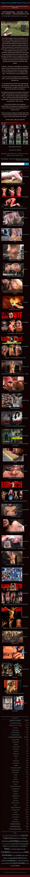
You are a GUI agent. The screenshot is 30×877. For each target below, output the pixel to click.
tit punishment (7, 863)
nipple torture (16, 753)
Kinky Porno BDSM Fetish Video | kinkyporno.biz (16, 872)
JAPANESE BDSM (15, 826)
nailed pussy (16, 749)
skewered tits (16, 763)
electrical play (14, 846)
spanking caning (15, 809)
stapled (16, 765)
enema (15, 784)
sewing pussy (16, 760)
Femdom (16, 727)
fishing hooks (16, 742)
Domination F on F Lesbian (16, 725)
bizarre (20, 838)
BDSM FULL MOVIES (15, 720)
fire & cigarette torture (16, 786)
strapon (16, 860)
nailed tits (16, 751)
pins (16, 758)
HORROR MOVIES (15, 824)
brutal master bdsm (16, 843)
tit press (15, 812)
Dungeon (9, 846)
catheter (16, 774)
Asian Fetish (14, 835)
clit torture (16, 779)
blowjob (8, 841)
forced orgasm (16, 849)
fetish (16, 153)
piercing (16, 756)
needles (18, 855)
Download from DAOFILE (15, 146)
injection (16, 744)
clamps (15, 777)
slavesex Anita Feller (15, 807)
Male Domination (15, 732)
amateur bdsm (8, 835)
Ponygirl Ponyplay (16, 734)
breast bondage (24, 16)
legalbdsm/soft (15, 795)
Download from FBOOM (15, 150)
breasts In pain (8, 843)
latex (23, 852)
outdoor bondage (15, 155)
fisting (11, 849)
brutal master (16, 772)
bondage (4, 153)
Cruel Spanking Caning (16, 723)
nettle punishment (16, 802)
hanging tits (15, 791)
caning (23, 843)
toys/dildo (21, 863)
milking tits (15, 798)
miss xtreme (15, 800)
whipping (17, 865)
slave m (15, 805)
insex (24, 153)
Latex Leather (16, 730)
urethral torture (15, 814)
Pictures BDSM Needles (15, 829)
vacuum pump (16, 816)
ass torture (19, 835)
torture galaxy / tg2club (16, 767)
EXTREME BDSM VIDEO (15, 16)
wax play (16, 819)
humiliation (20, 153)
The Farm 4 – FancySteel (21, 160)
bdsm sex (16, 838)
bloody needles (15, 739)
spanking (12, 860)
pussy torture (17, 858)
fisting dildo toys (15, 788)
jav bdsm (15, 852)
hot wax (23, 849)
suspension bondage (23, 860)
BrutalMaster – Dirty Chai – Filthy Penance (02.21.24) (15, 159)
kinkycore (16, 793)
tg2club (2, 863)
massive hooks (16, 746)
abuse (3, 835)
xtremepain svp (15, 821)
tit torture (21, 155)
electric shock (16, 781)
